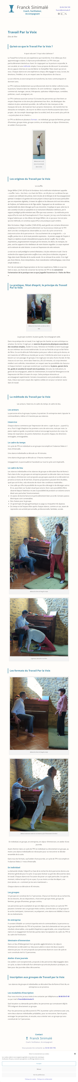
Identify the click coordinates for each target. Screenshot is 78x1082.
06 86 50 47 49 (64, 996)
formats (34, 119)
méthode (26, 66)
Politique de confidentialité (44, 1079)
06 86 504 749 (65, 7)
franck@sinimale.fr (63, 10)
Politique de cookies (30, 1079)
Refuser (39, 1069)
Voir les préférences (39, 1075)
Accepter (39, 1063)
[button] (75, 1054)
